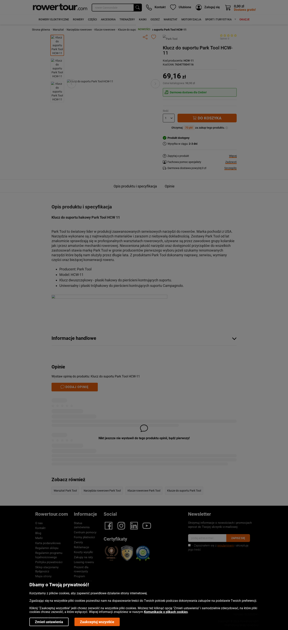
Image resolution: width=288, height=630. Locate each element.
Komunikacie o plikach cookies (166, 612)
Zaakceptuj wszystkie (97, 622)
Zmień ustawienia (49, 622)
